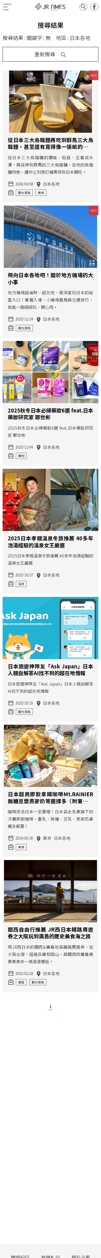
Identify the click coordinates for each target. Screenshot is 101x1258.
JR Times (50, 7)
